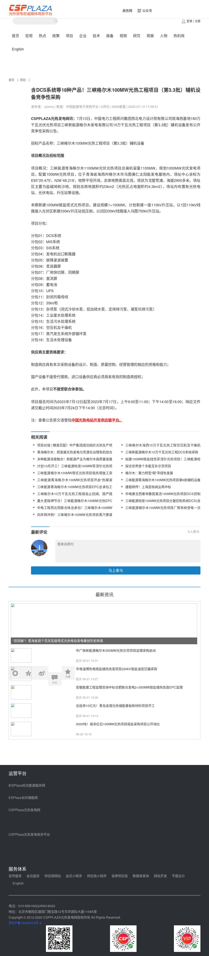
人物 (163, 35)
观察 (150, 35)
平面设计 (178, 875)
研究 (136, 35)
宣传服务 (15, 875)
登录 (189, 21)
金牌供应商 (119, 875)
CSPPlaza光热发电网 (24, 809)
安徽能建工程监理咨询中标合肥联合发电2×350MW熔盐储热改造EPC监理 (129, 687)
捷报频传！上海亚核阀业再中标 (148, 486)
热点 (42, 35)
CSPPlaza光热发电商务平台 (29, 834)
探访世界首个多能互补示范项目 (148, 466)
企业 (83, 35)
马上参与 (115, 570)
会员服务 (33, 875)
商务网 (127, 10)
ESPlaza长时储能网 (23, 797)
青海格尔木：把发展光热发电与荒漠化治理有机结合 (74, 452)
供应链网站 (52, 875)
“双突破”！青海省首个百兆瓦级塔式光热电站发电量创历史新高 (58, 640)
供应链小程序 (97, 875)
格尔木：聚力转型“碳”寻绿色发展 (149, 473)
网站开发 (160, 875)
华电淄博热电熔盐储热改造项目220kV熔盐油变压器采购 (116, 668)
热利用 (179, 35)
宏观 (29, 35)
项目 (69, 35)
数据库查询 (141, 875)
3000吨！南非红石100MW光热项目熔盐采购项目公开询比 (118, 724)
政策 (56, 35)
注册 (197, 21)
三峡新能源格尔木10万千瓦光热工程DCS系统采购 (161, 452)
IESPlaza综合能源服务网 (27, 785)
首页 (15, 35)
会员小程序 (74, 875)
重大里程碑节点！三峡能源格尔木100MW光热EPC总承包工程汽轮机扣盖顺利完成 (74, 503)
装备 (109, 35)
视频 (123, 35)
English (18, 48)
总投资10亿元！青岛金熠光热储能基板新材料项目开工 (115, 705)
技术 (96, 35)
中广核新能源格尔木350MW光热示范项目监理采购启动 (116, 650)
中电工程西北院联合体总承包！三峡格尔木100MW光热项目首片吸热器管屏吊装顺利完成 (74, 510)
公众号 (147, 10)
